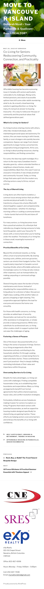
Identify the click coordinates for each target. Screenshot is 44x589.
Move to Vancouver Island (20, 12)
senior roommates (15, 442)
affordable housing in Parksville (23, 440)
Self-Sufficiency (14, 434)
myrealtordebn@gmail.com (19, 575)
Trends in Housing (26, 436)
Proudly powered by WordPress (14, 584)
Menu (23, 40)
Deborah (22, 48)
